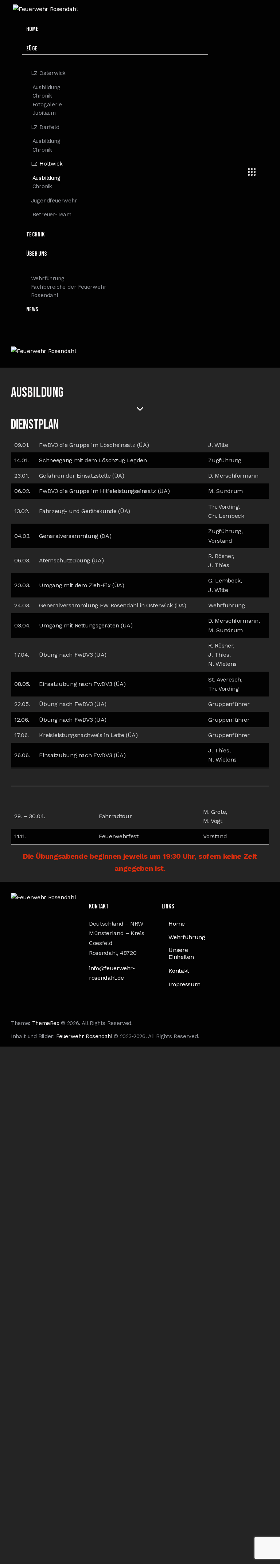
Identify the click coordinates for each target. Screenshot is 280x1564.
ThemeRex (45, 1023)
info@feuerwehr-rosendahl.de (112, 973)
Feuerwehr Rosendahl (84, 1036)
